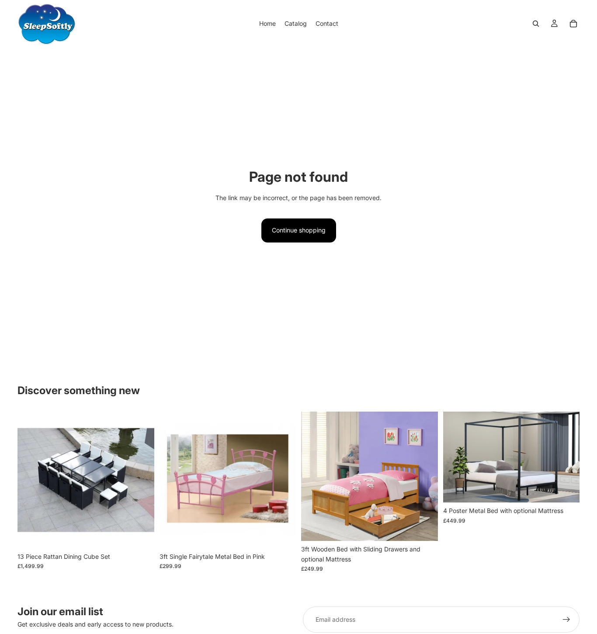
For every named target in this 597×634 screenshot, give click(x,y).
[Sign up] (566, 619)
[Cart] (573, 23)
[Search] (535, 23)
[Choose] (141, 535)
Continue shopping (299, 230)
